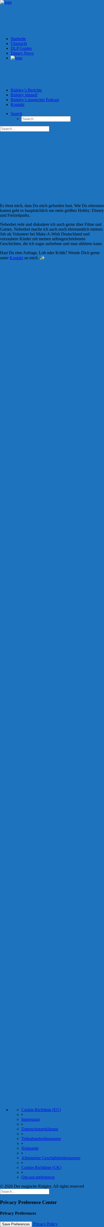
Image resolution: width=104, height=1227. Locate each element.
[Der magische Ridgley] (52, 16)
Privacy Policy (45, 1224)
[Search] (24, 1191)
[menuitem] (57, 72)
